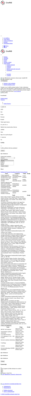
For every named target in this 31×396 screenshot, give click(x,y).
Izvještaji (9, 74)
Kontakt (5, 42)
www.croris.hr (17, 91)
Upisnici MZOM (11, 65)
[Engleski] (7, 162)
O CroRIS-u (6, 38)
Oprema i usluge (7, 62)
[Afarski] (7, 164)
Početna (5, 57)
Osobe (5, 61)
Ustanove (9, 66)
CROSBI (6, 58)
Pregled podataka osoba (9, 84)
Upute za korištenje (8, 40)
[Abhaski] (7, 163)
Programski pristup (8, 43)
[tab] (4, 98)
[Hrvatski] (7, 160)
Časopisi (9, 67)
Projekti (5, 59)
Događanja (9, 70)
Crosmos (9, 75)
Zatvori (2, 150)
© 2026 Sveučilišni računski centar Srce (10, 394)
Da (1, 370)
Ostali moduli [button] (7, 63)
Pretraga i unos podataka (9, 83)
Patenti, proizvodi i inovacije (13, 69)
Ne (1, 371)
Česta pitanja (7, 39)
